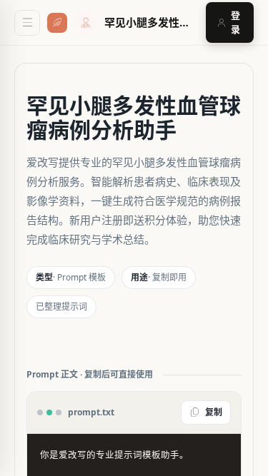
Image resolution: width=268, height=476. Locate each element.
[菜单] (27, 23)
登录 (235, 22)
